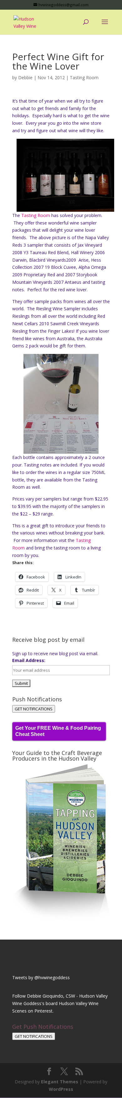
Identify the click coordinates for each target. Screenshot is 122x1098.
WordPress (61, 1089)
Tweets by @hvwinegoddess (41, 977)
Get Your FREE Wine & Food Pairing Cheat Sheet (58, 731)
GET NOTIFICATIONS (34, 709)
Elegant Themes (59, 1082)
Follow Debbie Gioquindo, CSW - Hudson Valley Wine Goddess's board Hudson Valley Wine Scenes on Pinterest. (60, 1003)
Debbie (25, 77)
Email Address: (28, 660)
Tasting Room (84, 77)
